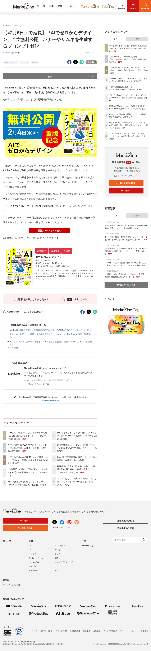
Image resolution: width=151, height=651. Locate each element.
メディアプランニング (64, 562)
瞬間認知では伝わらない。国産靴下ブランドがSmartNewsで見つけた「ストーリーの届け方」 (77, 447)
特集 (60, 5)
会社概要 (96, 630)
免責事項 (86, 630)
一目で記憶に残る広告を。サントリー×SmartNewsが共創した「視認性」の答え (27, 483)
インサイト (33, 553)
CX (30, 549)
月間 (137, 39)
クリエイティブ (10, 62)
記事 (52, 5)
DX (30, 545)
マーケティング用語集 (12, 585)
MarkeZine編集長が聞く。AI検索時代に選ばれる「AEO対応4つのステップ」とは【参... (50, 329)
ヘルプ (34, 630)
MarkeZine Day (87, 545)
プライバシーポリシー (129, 630)
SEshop (54, 250)
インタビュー (60, 545)
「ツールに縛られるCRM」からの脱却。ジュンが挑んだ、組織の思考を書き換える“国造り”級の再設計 (28, 460)
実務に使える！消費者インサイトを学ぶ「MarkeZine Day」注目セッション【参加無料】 (126, 226)
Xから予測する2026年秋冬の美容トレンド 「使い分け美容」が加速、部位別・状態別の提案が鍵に (28, 447)
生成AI (34, 62)
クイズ (57, 553)
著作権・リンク (46, 630)
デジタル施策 (34, 562)
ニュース (41, 5)
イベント (71, 5)
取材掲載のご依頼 (125, 528)
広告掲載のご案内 (125, 520)
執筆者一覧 (33, 570)
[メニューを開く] (6, 6)
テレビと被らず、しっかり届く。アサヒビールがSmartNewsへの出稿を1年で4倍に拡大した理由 (77, 435)
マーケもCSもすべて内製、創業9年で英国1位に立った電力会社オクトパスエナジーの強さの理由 (27, 435)
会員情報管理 (75, 630)
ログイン (127, 190)
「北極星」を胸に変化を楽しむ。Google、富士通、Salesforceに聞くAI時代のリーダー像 (125, 275)
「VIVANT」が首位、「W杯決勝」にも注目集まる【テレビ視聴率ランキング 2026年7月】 (28, 472)
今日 (115, 39)
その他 (66, 250)
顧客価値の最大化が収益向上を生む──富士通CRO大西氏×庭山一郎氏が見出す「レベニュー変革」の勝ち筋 (77, 469)
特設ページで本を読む (49, 230)
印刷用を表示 (13, 311)
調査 (56, 558)
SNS (57, 570)
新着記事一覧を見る (126, 284)
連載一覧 (32, 566)
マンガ (57, 549)
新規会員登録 (127, 183)
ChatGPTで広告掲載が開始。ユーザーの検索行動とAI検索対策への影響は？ (77, 458)
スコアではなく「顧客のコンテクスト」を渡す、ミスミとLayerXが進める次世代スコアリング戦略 (77, 481)
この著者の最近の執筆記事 (36, 384)
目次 (50, 76)
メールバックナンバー (128, 175)
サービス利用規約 (110, 630)
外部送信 (144, 630)
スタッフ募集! (61, 630)
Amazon (41, 250)
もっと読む (13, 347)
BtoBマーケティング (37, 558)
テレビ (57, 566)
